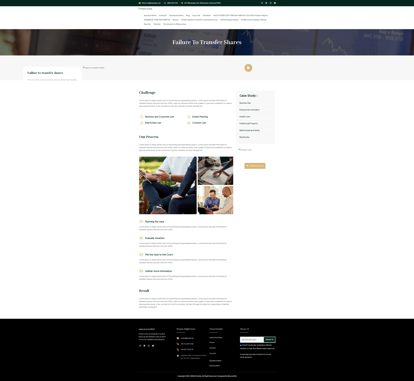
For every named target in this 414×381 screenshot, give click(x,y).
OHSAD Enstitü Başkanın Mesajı (253, 20)
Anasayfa (163, 15)
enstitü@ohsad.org (187, 338)
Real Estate (244, 137)
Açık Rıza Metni (150, 15)
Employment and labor (250, 110)
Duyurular (196, 15)
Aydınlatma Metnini (264, 345)
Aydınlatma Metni (176, 15)
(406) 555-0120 (172, 3)
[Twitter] (266, 3)
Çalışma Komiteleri (215, 337)
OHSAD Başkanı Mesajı (229, 20)
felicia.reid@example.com (151, 3)
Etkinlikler (207, 15)
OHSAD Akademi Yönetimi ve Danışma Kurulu (199, 20)
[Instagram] (270, 3)
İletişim (176, 20)
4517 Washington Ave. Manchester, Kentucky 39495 (202, 3)
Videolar (157, 24)
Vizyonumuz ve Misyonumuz (174, 24)
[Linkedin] (144, 345)
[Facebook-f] (261, 3)
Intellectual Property (249, 123)
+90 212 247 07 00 (187, 344)
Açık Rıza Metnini (255, 348)
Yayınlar (212, 342)
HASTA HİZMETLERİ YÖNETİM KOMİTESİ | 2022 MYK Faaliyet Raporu (240, 15)
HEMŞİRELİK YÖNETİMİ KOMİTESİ (157, 20)
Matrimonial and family (250, 130)
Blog (188, 15)
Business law (245, 103)
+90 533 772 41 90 (187, 349)
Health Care (245, 117)
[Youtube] (274, 3)
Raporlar (147, 24)
